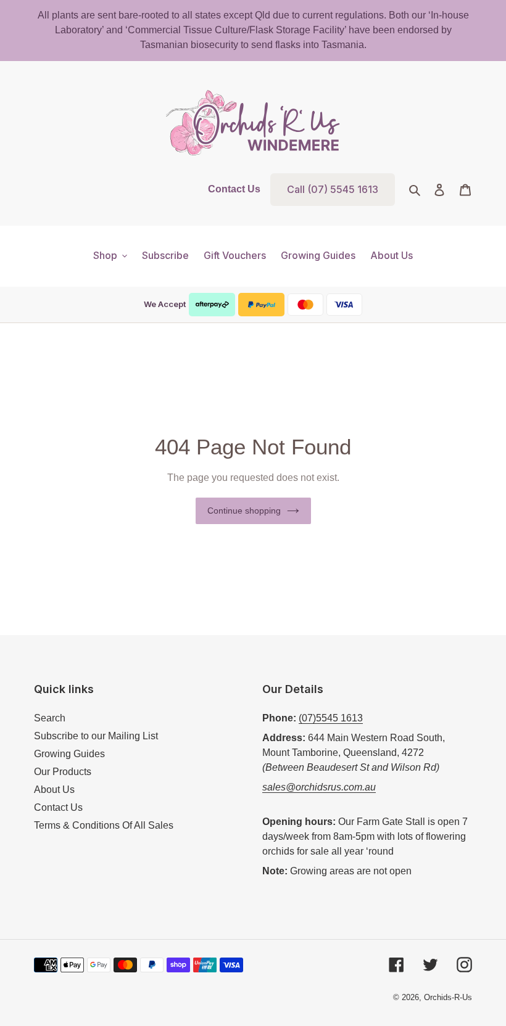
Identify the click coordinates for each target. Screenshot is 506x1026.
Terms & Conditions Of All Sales (103, 825)
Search (49, 718)
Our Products (62, 771)
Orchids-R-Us (448, 997)
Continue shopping (244, 510)
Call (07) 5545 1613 (332, 189)
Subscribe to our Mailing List (96, 736)
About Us (54, 789)
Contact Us (234, 189)
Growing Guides (69, 754)
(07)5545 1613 (331, 718)
